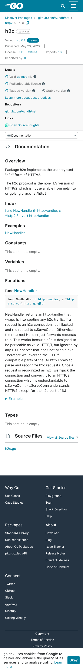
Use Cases (12, 495)
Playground (54, 495)
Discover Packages (18, 17)
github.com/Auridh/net (53, 17)
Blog (49, 540)
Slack (9, 597)
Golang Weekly (15, 617)
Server (16, 303)
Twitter (10, 584)
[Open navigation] (73, 6)
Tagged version (20, 90)
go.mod (22, 76)
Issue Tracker (55, 546)
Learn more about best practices (28, 97)
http (41, 299)
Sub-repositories (16, 540)
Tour (49, 502)
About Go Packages (19, 546)
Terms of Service (42, 640)
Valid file (21, 76)
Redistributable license (25, 83)
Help (49, 516)
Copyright (42, 633)
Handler (53, 299)
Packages (13, 525)
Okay (73, 660)
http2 (9, 23)
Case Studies (14, 502)
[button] (7, 76)
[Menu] (41, 135)
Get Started (56, 487)
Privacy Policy (42, 646)
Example (17, 398)
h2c (21, 23)
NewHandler (15, 233)
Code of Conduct (57, 567)
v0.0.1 (15, 40)
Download (52, 533)
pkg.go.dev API (16, 553)
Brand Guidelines (57, 560)
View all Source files (60, 437)
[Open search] (63, 6)
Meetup (10, 611)
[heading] (18, 6)
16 (54, 52)
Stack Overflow (56, 509)
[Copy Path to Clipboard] (27, 23)
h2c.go (10, 448)
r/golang (11, 604)
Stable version (56, 90)
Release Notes (56, 553)
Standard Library (17, 533)
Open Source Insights (24, 125)
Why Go (12, 487)
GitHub (10, 590)
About (51, 525)
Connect (13, 576)
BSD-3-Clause (27, 52)
